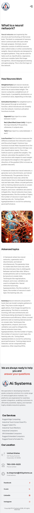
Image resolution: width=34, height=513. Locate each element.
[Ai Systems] (5, 6)
